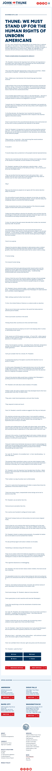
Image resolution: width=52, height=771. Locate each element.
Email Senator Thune (6, 743)
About (3, 733)
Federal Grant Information (32, 746)
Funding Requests (5, 756)
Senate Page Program (31, 745)
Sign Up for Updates (6, 744)
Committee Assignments (7, 736)
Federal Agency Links (31, 748)
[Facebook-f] (40, 3)
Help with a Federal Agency (33, 736)
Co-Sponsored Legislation (7, 754)
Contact (4, 741)
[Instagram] (43, 3)
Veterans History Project (7, 758)
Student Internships (31, 741)
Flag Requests (29, 738)
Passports (28, 750)
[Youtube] (46, 3)
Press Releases (30, 756)
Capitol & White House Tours (33, 734)
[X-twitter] (37, 3)
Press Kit (28, 760)
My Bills (3, 753)
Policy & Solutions (7, 749)
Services (28, 733)
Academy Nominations (31, 740)
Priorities (3, 751)
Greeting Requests (31, 743)
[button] (14, 654)
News (27, 755)
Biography (3, 734)
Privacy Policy (5, 763)
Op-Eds (28, 758)
